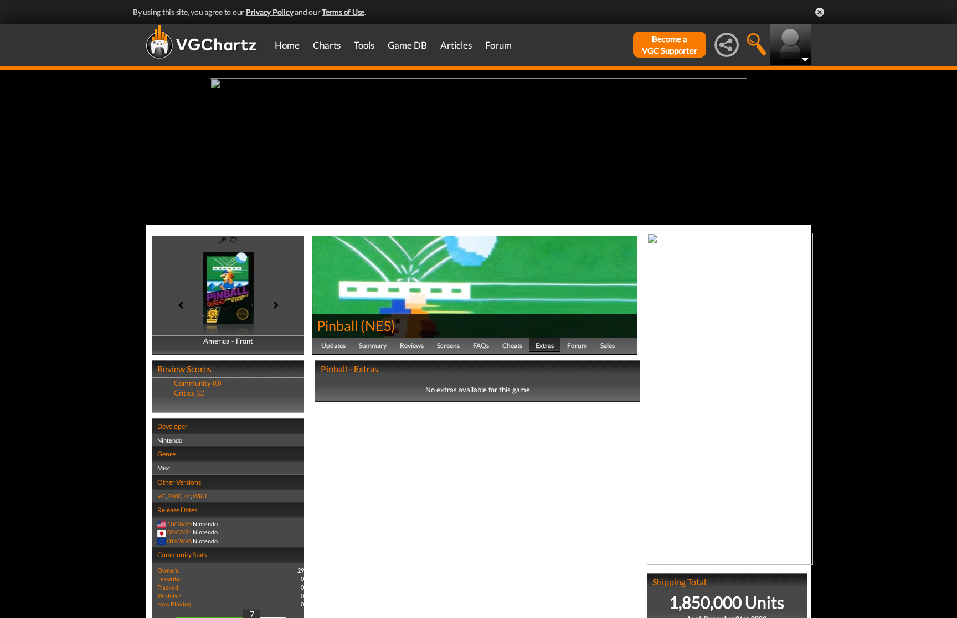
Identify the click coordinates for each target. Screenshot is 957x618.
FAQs (481, 345)
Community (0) (198, 382)
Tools (364, 45)
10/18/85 (179, 523)
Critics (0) (189, 392)
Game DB (407, 45)
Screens (448, 345)
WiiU (200, 496)
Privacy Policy (270, 12)
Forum (498, 45)
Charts (327, 45)
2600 (174, 496)
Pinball (337, 325)
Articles (456, 45)
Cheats (512, 345)
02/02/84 (179, 532)
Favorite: (169, 578)
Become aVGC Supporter (669, 44)
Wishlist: (169, 595)
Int (187, 496)
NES (378, 325)
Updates (333, 345)
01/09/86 (179, 540)
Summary (373, 345)
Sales (607, 345)
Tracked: (168, 587)
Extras (545, 345)
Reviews (412, 345)
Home (287, 45)
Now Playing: (175, 603)
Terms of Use (343, 12)
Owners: (168, 570)
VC (161, 496)
